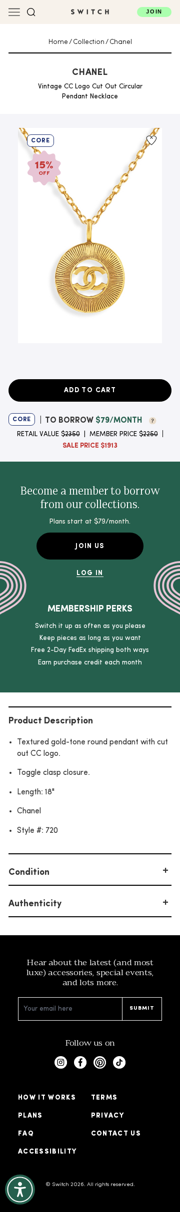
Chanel (121, 42)
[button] (31, 12)
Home (58, 42)
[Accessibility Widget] (20, 1190)
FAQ (26, 1134)
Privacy (107, 1116)
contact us (116, 1134)
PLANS (30, 1116)
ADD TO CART (90, 390)
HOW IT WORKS (47, 1098)
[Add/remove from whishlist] (150, 140)
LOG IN (89, 573)
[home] (90, 11)
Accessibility (47, 1152)
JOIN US (90, 546)
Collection (88, 42)
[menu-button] (14, 12)
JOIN (154, 11)
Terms (104, 1098)
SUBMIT (142, 1008)
